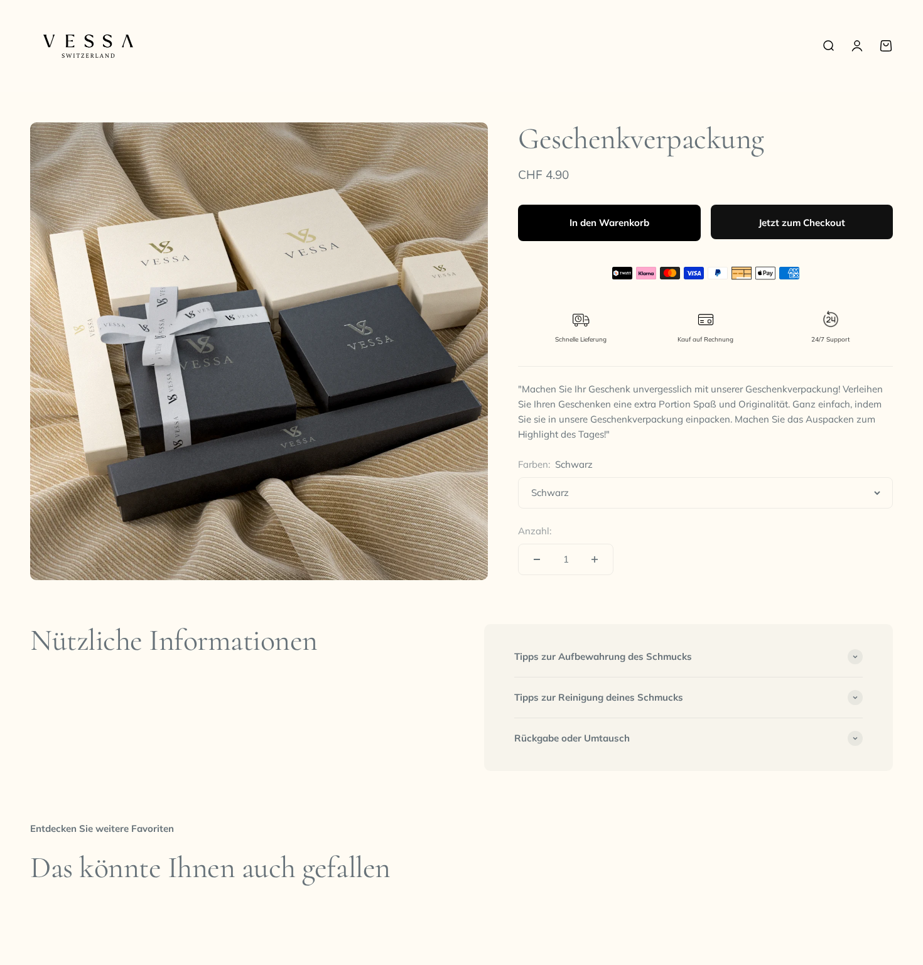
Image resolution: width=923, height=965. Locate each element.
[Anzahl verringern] (537, 559)
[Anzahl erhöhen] (594, 559)
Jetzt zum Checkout (801, 223)
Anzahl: (534, 531)
